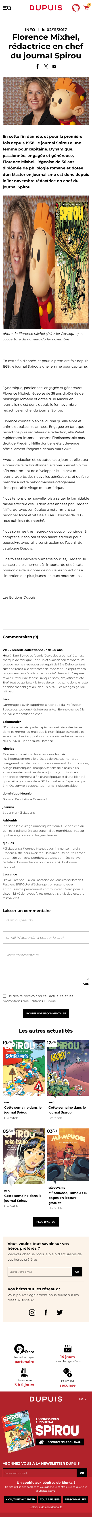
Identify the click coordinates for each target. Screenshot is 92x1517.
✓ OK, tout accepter (20, 1499)
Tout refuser (50, 1499)
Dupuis (46, 7)
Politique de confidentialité (46, 1507)
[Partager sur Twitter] (46, 66)
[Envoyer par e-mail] (54, 66)
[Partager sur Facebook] (37, 66)
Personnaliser (75, 1499)
